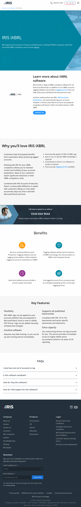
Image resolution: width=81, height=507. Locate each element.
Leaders (6, 437)
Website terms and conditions (33, 493)
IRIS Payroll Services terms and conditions (65, 434)
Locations (6, 431)
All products (34, 434)
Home (4, 8)
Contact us (39, 112)
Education (33, 431)
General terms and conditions (63, 422)
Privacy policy (14, 493)
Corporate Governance (63, 493)
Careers (6, 424)
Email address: (9, 474)
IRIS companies (8, 434)
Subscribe (37, 477)
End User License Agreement (66, 444)
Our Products (11, 8)
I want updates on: (10, 465)
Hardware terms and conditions (63, 428)
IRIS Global (7, 448)
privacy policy (10, 485)
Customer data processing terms (66, 439)
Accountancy (34, 421)
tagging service (62, 90)
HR (31, 424)
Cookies (49, 493)
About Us (6, 421)
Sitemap (6, 444)
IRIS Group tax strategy (40, 496)
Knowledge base (9, 441)
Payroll (32, 427)
